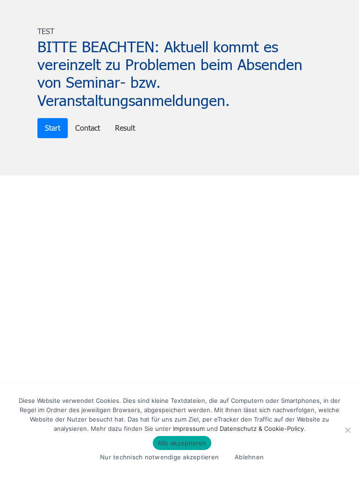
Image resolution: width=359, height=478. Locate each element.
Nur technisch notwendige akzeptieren (159, 457)
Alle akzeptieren (182, 443)
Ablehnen (249, 457)
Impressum (189, 428)
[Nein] (347, 430)
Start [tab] (52, 127)
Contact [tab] (87, 127)
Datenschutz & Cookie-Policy (262, 428)
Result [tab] (125, 127)
